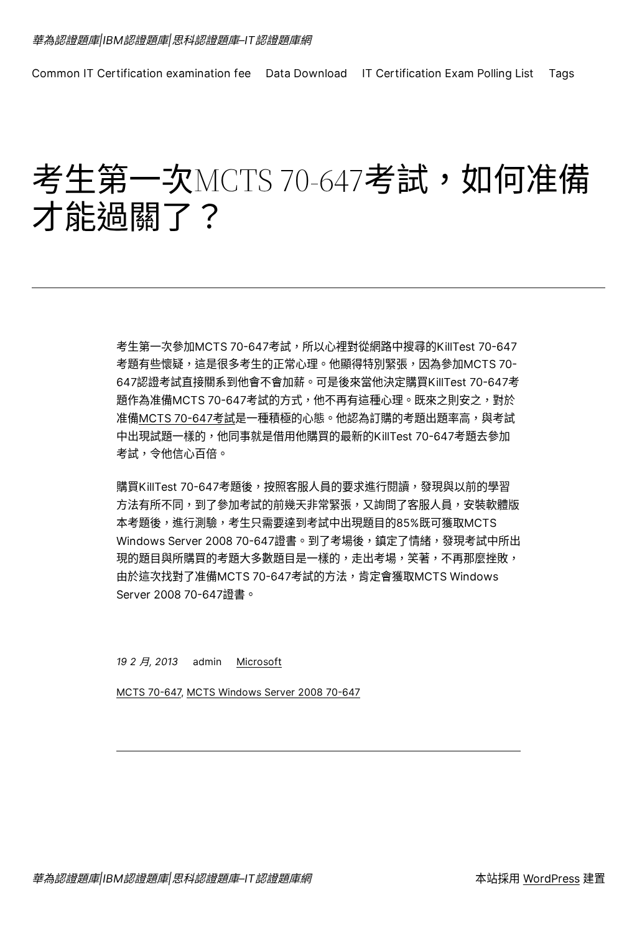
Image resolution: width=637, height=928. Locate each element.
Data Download (306, 73)
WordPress (551, 878)
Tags (561, 73)
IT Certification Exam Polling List (448, 73)
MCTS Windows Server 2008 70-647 (273, 692)
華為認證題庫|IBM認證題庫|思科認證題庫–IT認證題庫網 (171, 40)
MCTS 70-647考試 (187, 418)
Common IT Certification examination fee (141, 73)
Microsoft (259, 661)
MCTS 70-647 (148, 692)
